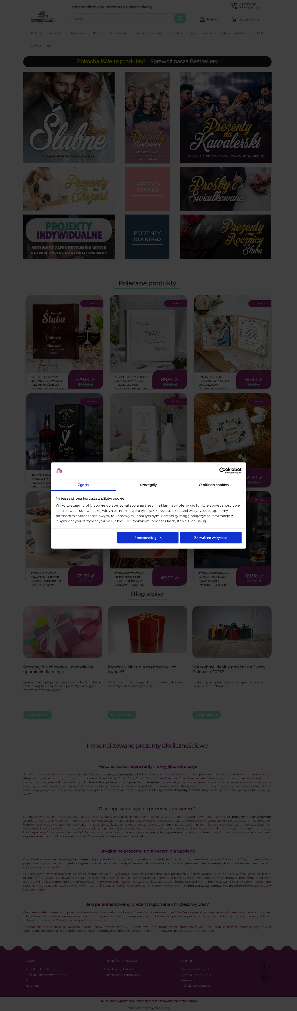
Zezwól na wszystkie (210, 538)
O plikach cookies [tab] (214, 484)
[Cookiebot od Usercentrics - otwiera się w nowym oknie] (223, 471)
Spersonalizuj (145, 538)
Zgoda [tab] (83, 484)
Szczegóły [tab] (148, 484)
